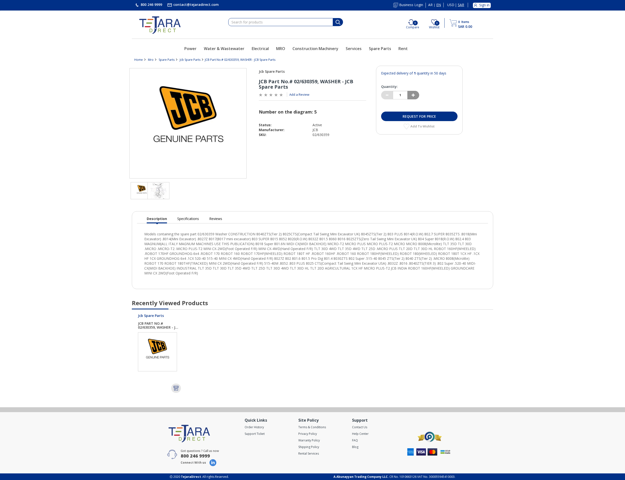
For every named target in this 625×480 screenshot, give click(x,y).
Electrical (260, 48)
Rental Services (308, 453)
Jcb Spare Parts (190, 60)
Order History (254, 427)
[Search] (338, 22)
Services (354, 48)
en (438, 5)
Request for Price (419, 116)
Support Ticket (255, 434)
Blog (355, 447)
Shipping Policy (308, 447)
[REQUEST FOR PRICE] (176, 388)
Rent (403, 48)
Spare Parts (380, 48)
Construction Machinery (315, 48)
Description (157, 219)
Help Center (360, 434)
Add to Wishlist (422, 126)
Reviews (215, 218)
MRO (280, 48)
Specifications (188, 218)
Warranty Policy (309, 440)
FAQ (355, 440)
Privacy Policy (307, 434)
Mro (151, 60)
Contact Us (359, 427)
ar (430, 5)
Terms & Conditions (312, 427)
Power (190, 48)
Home (138, 60)
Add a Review (299, 94)
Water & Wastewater (224, 48)
